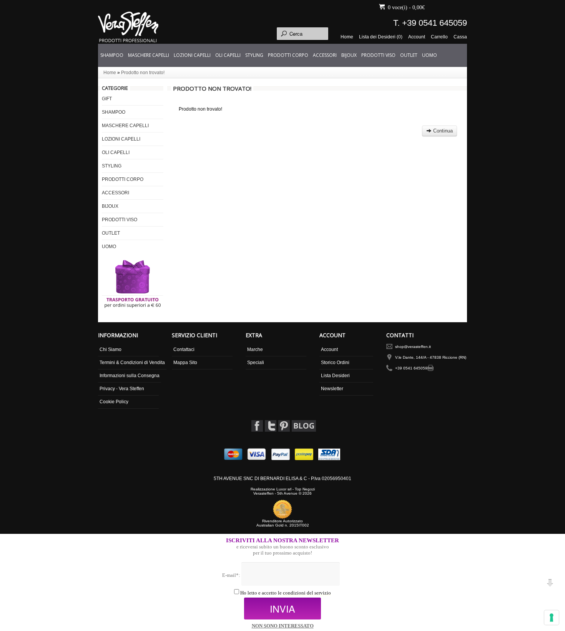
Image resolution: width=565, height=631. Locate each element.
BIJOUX (349, 55)
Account (416, 37)
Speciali (255, 362)
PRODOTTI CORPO (288, 55)
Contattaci (183, 349)
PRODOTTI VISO (378, 55)
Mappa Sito (185, 362)
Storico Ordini (335, 362)
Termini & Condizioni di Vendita (132, 362)
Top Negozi (305, 489)
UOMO (429, 55)
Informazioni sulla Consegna (130, 375)
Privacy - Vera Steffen (122, 388)
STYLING (254, 55)
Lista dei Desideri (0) (380, 37)
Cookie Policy (114, 401)
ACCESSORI (325, 55)
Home (347, 37)
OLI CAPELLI (228, 55)
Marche (255, 349)
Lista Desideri (335, 375)
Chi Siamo (110, 349)
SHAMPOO (111, 55)
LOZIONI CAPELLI (192, 55)
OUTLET (408, 55)
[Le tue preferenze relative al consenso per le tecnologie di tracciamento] (551, 617)
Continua (442, 131)
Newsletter (332, 388)
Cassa (460, 37)
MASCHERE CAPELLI (148, 55)
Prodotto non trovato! (143, 72)
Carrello (439, 37)
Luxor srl (283, 489)
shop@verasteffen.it (413, 346)
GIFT (107, 98)
